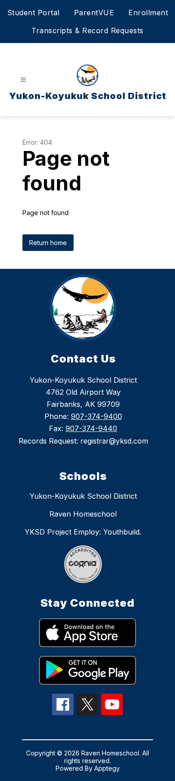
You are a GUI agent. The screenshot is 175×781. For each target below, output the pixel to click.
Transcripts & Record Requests (87, 30)
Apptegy (107, 768)
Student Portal (33, 12)
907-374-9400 (96, 416)
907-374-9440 (91, 428)
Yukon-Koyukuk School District (83, 496)
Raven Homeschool (83, 513)
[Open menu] (23, 80)
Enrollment (148, 12)
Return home (48, 242)
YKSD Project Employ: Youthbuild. (83, 531)
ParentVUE (94, 12)
